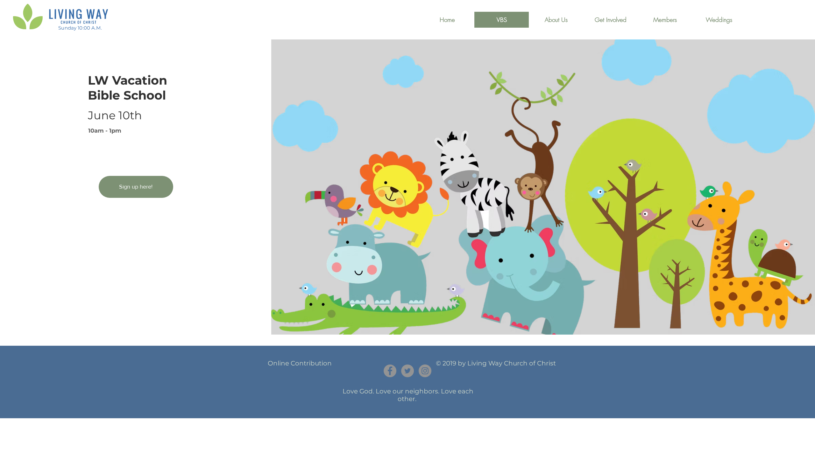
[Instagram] (425, 370)
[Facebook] (390, 370)
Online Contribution (300, 363)
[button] (556, 20)
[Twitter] (407, 370)
